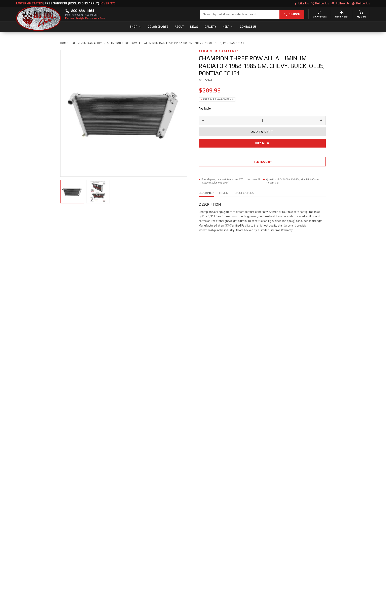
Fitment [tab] (224, 192)
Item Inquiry (262, 161)
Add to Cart (262, 131)
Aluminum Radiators (87, 43)
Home (64, 43)
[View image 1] (72, 191)
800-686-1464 (82, 11)
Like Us (303, 3)
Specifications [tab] (244, 192)
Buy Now (262, 143)
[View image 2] (98, 191)
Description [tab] (206, 192)
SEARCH (294, 14)
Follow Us (322, 3)
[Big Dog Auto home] (38, 14)
